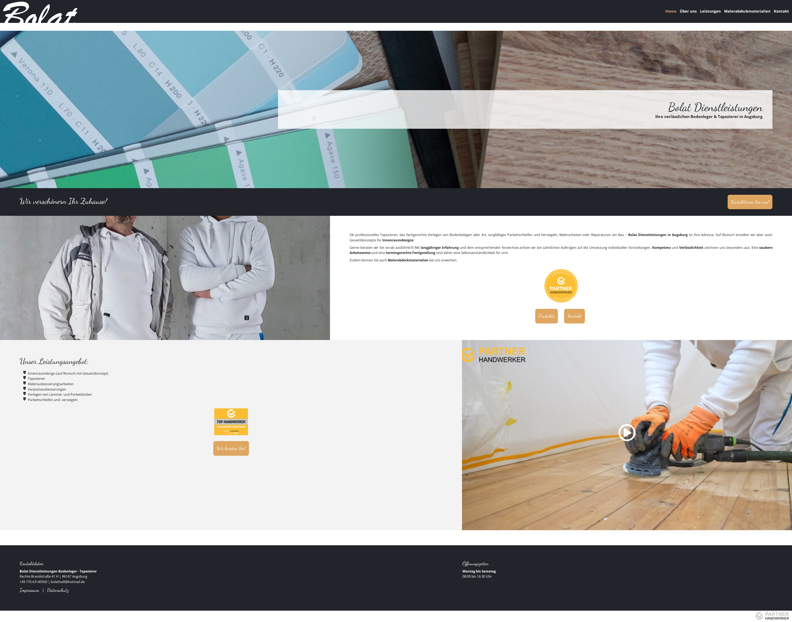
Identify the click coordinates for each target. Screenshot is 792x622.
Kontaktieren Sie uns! (750, 202)
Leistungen (710, 11)
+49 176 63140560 (33, 582)
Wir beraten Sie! (231, 448)
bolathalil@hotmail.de (68, 582)
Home (670, 11)
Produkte (547, 316)
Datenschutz (58, 590)
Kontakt (781, 11)
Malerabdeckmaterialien (747, 11)
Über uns (688, 11)
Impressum (29, 590)
